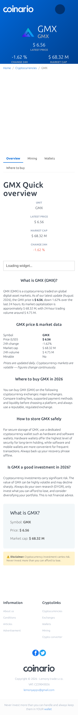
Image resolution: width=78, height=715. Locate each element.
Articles (7, 624)
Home (7, 67)
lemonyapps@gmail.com (39, 689)
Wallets (49, 158)
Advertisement (12, 630)
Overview (13, 158)
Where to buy (15, 168)
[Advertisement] (39, 112)
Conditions (9, 617)
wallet (48, 708)
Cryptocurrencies (26, 67)
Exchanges (48, 617)
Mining (32, 158)
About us (8, 611)
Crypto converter (52, 636)
